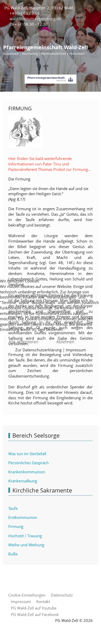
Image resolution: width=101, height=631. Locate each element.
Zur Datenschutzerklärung (38, 349)
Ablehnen (65, 342)
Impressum (76, 349)
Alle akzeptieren (23, 342)
